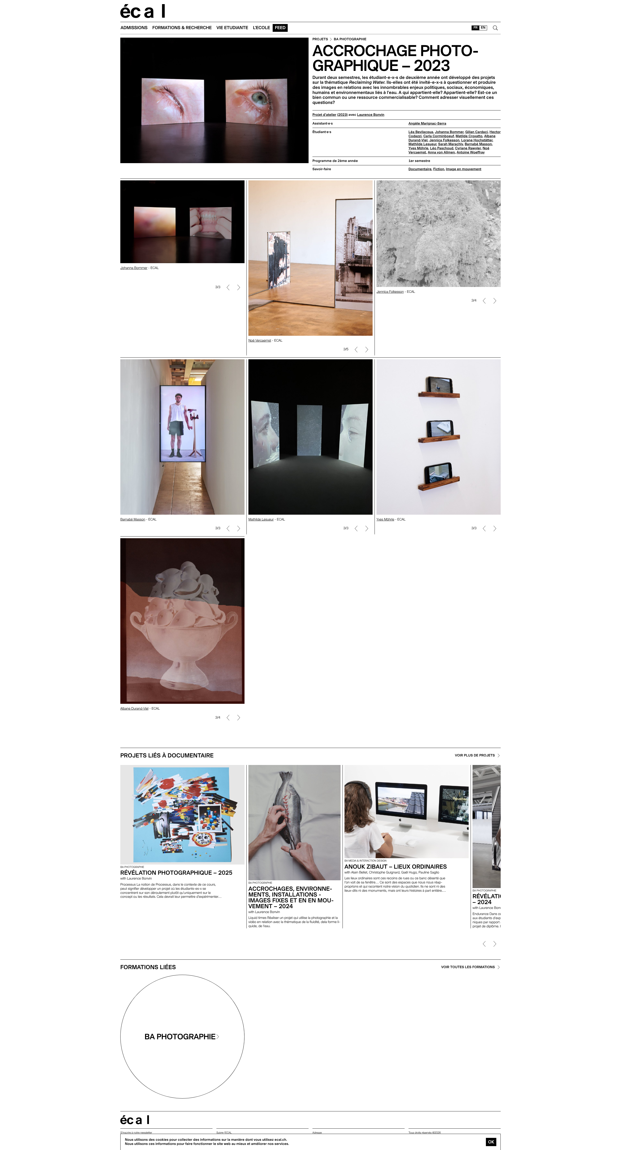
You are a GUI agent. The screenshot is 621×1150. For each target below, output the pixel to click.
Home (142, 11)
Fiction (438, 169)
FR (476, 28)
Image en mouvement (463, 169)
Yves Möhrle (418, 148)
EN (483, 28)
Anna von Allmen (441, 152)
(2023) (342, 115)
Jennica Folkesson (444, 140)
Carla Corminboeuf (438, 136)
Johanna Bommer (449, 132)
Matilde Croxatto (469, 136)
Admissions (134, 27)
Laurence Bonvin (370, 115)
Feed (280, 27)
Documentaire (420, 169)
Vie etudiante (232, 27)
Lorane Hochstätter (476, 140)
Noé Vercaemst (259, 341)
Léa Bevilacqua (421, 132)
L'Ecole (261, 27)
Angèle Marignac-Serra (427, 124)
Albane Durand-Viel (134, 709)
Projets (320, 39)
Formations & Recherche (182, 27)
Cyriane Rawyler (468, 148)
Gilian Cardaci (476, 132)
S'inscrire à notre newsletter (136, 1132)
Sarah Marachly (450, 144)
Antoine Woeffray (471, 152)
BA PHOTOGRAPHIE (350, 39)
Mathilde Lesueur (422, 144)
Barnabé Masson (478, 144)
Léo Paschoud (441, 148)
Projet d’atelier (324, 115)
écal (134, 1119)
